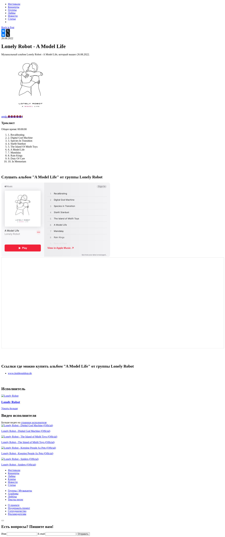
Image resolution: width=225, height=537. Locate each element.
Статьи (12, 485)
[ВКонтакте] (3, 31)
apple (4, 116)
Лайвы (11, 476)
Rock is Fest (7, 27)
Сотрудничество (17, 511)
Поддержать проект (19, 508)
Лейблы (12, 496)
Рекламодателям (17, 514)
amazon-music (15, 116)
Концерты (13, 473)
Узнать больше (9, 408)
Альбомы (13, 493)
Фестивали (14, 470)
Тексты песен (15, 499)
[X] (8, 31)
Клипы (12, 479)
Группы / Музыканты (20, 490)
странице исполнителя (33, 422)
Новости (13, 482)
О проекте (13, 505)
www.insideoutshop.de (20, 373)
